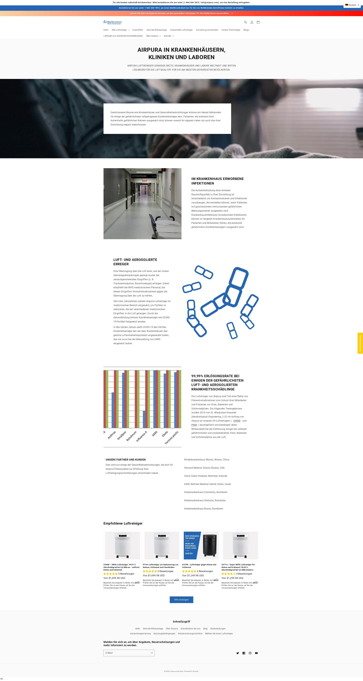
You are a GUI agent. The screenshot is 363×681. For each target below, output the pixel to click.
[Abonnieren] (151, 653)
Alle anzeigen (181, 599)
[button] (120, 30)
